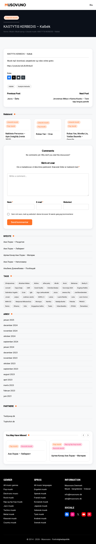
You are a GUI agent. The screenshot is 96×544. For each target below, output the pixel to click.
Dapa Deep (18, 288)
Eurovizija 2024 (68, 288)
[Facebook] (9, 78)
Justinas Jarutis (28, 297)
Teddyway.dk (9, 416)
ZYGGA (73, 306)
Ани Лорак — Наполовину (15, 262)
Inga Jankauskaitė (43, 292)
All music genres (11, 485)
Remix (7, 306)
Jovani (7, 297)
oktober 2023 (9, 363)
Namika (48, 301)
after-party (46, 283)
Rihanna (16, 306)
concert (7, 288)
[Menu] (91, 5)
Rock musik (9, 497)
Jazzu (56, 292)
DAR (28, 288)
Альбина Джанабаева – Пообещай (19, 268)
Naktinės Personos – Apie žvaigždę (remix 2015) (15, 136)
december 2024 (11, 325)
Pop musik (11, 126)
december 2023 (11, 352)
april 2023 (8, 380)
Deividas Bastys (53, 288)
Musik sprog (19, 32)
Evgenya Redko (82, 288)
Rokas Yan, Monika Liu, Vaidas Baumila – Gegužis (77, 136)
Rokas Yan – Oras (44, 134)
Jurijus (16, 297)
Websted (67, 202)
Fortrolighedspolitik (60, 539)
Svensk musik (40, 522)
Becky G (84, 283)
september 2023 (11, 369)
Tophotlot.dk (9, 421)
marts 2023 (9, 385)
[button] (83, 435)
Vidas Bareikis (61, 306)
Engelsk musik (40, 489)
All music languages (43, 485)
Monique (39, 301)
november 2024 (10, 331)
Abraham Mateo (24, 283)
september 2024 (11, 341)
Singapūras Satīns (37, 306)
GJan (23, 292)
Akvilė (56, 283)
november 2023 (10, 358)
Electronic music (11, 493)
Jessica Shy (66, 292)
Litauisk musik (11, 18)
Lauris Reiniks (62, 297)
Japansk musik (40, 506)
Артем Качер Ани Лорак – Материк (19, 255)
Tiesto (50, 306)
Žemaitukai (84, 306)
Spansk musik (40, 493)
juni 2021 (8, 396)
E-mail (39, 202)
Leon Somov (83, 297)
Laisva (51, 297)
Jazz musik (9, 506)
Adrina (36, 283)
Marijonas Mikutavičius (23, 301)
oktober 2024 (9, 336)
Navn (10, 202)
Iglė (31, 292)
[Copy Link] (23, 78)
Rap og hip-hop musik (73, 444)
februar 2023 (9, 390)
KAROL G (41, 297)
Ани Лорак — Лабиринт (14, 248)
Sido (25, 306)
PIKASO (82, 301)
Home (6, 32)
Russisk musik (26, 446)
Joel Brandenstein (81, 292)
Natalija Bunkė (60, 301)
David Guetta (38, 288)
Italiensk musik (40, 510)
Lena (73, 297)
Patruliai (72, 301)
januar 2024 (9, 347)
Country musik (10, 522)
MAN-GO (8, 301)
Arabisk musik (40, 518)
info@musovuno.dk (73, 494)
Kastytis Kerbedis (24, 86)
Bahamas (74, 283)
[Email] (18, 78)
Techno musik (10, 510)
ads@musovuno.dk (73, 499)
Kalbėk (11, 86)
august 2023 (9, 374)
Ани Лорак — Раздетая (14, 242)
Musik (11, 32)
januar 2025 (9, 320)
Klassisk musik (10, 518)
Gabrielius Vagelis (11, 292)
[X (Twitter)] (14, 78)
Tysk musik (39, 514)
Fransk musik (40, 497)
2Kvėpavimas (9, 283)
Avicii (65, 283)
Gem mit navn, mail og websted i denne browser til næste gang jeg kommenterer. (42, 214)
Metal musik (9, 514)
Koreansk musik (41, 502)
